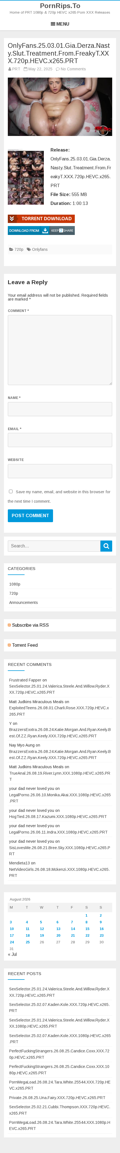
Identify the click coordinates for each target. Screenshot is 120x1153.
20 (58, 935)
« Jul (12, 954)
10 (12, 929)
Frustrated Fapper (25, 680)
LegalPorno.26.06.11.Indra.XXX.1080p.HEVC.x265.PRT (58, 832)
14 (73, 929)
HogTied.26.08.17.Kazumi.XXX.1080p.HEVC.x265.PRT (58, 816)
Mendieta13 (19, 863)
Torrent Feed (25, 645)
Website (16, 460)
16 (102, 929)
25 (28, 942)
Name (14, 398)
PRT (16, 69)
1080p (14, 584)
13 (58, 929)
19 (42, 935)
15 (87, 929)
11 (27, 929)
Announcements (23, 602)
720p (19, 249)
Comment (18, 311)
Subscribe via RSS (30, 625)
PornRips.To (60, 6)
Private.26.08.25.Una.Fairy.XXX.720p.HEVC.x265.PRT (57, 1097)
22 (87, 935)
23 (102, 935)
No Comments (73, 69)
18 (28, 935)
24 (12, 942)
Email (14, 429)
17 (12, 935)
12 (42, 929)
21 (73, 935)
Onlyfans (40, 249)
